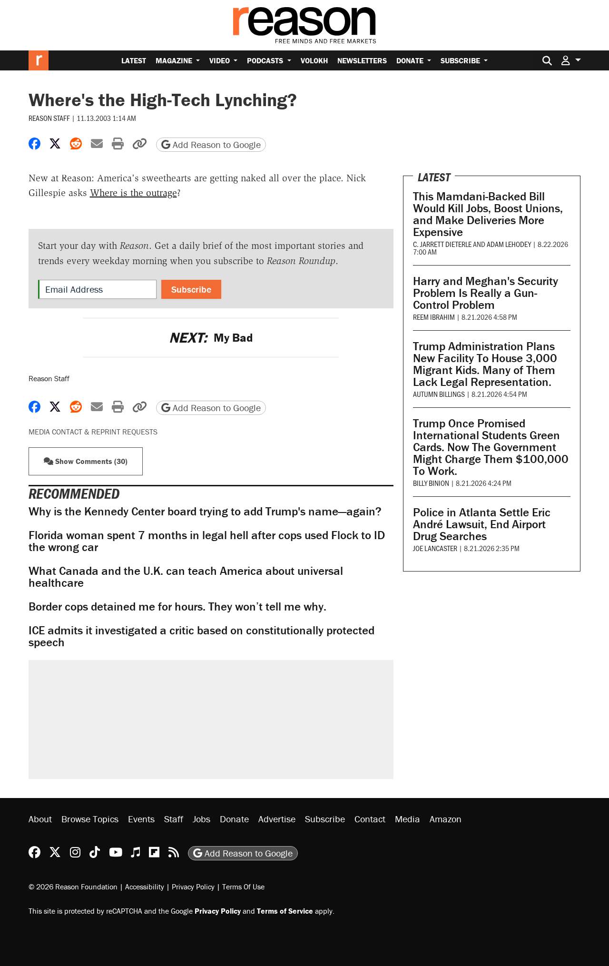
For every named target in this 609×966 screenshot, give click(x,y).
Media (407, 819)
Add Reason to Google (215, 144)
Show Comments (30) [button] (90, 461)
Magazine (175, 60)
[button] (570, 60)
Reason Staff (49, 118)
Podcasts (266, 60)
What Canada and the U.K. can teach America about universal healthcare (186, 576)
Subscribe (461, 60)
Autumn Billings (439, 394)
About (40, 819)
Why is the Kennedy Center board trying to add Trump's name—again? (205, 511)
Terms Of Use (243, 886)
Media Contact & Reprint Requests (93, 431)
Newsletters (362, 60)
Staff (173, 819)
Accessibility (144, 886)
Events (141, 819)
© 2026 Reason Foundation (73, 886)
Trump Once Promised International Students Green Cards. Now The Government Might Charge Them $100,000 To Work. (491, 447)
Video (220, 60)
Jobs (201, 819)
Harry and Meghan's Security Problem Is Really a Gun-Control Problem (485, 293)
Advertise (276, 819)
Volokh (314, 60)
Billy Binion (431, 483)
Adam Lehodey (509, 244)
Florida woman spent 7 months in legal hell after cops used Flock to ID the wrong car (207, 541)
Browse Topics (89, 819)
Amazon (446, 819)
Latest (133, 60)
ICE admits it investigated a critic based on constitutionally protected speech (201, 636)
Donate (410, 60)
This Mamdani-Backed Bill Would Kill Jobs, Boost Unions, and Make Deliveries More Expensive (488, 214)
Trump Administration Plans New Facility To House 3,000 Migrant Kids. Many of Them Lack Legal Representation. (485, 364)
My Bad (211, 337)
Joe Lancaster (435, 548)
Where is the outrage (133, 192)
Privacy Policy (193, 886)
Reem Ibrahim (434, 317)
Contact (369, 819)
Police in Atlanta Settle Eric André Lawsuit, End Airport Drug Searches (481, 524)
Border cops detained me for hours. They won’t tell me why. (177, 606)
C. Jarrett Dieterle (442, 244)
